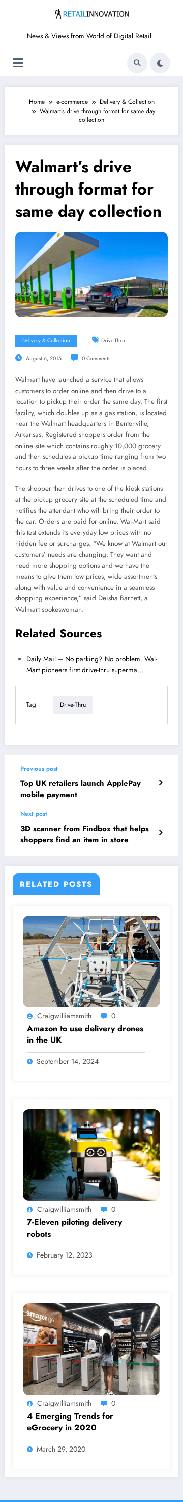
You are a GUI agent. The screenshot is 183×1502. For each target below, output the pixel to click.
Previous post (39, 768)
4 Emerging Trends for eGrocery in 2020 (70, 1422)
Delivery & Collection (46, 340)
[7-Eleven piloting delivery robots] (91, 1154)
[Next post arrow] (160, 833)
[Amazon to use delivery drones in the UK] (91, 961)
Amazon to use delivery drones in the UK (85, 1034)
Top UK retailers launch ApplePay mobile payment (80, 789)
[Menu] (18, 63)
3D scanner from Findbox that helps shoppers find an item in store (84, 834)
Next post (33, 813)
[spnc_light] (160, 63)
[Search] (137, 63)
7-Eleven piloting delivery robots (74, 1228)
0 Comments (96, 358)
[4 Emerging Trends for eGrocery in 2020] (91, 1348)
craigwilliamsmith (64, 1016)
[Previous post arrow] (160, 783)
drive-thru (113, 340)
